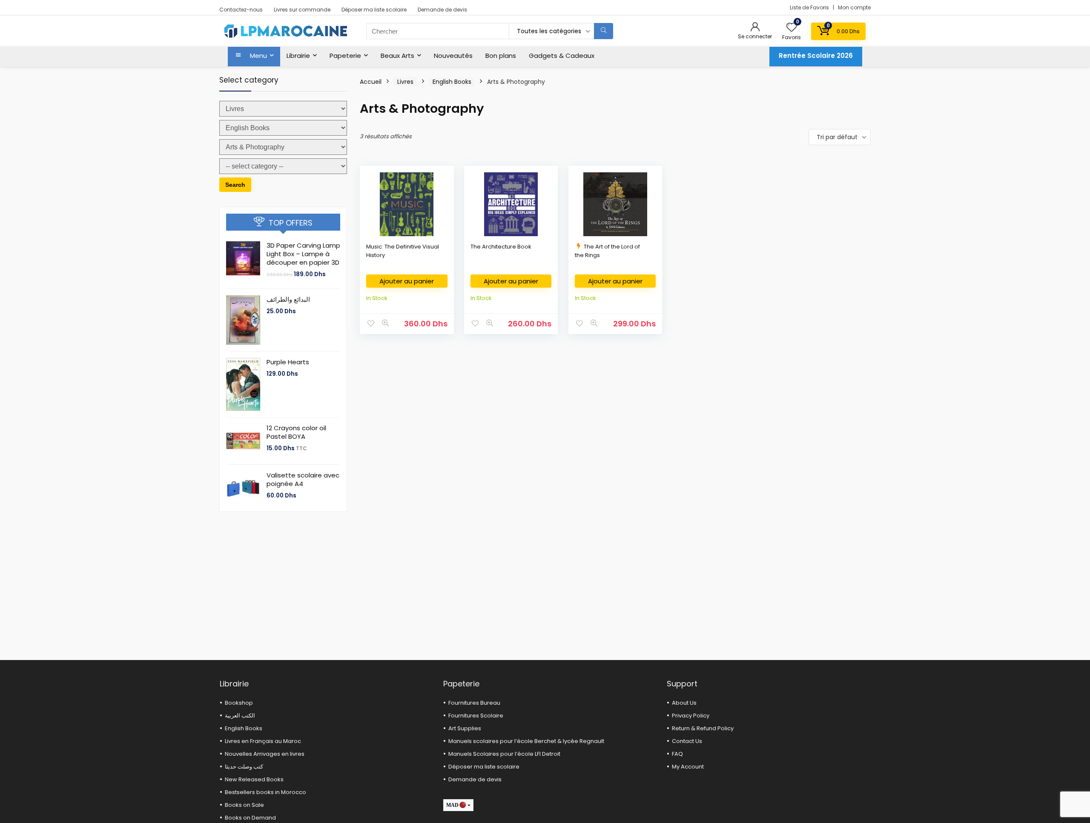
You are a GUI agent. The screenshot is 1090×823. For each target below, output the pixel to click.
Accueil (371, 81)
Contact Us (687, 741)
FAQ (677, 754)
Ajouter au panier (406, 281)
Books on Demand (250, 818)
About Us (684, 703)
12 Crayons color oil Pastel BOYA (296, 432)
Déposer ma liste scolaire (374, 9)
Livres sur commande (302, 9)
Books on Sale (244, 805)
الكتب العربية (240, 716)
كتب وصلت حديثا (244, 767)
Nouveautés (453, 55)
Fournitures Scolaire (475, 716)
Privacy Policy (690, 716)
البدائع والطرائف (288, 299)
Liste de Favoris (810, 7)
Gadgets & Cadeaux (561, 55)
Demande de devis (442, 9)
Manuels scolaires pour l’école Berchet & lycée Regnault (526, 741)
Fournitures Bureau (474, 703)
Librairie (298, 55)
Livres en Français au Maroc (263, 741)
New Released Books (254, 779)
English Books (452, 81)
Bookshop (239, 703)
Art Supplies (464, 728)
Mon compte (854, 7)
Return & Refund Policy (703, 728)
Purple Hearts (288, 361)
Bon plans (500, 55)
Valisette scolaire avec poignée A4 (303, 479)
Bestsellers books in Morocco (265, 792)
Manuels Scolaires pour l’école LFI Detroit (504, 754)
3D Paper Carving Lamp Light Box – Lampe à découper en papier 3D (303, 254)
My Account (688, 767)
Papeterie (345, 55)
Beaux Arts (397, 55)
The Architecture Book (500, 247)
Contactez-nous (241, 9)
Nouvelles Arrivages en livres (264, 754)
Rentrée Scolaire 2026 (816, 55)
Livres (405, 81)
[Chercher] (603, 31)
